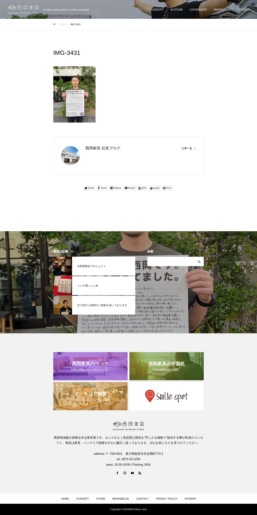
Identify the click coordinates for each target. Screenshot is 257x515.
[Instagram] (125, 473)
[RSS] (140, 473)
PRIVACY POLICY (166, 498)
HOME (65, 498)
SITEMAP (190, 498)
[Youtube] (132, 473)
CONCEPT (157, 9)
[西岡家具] (23, 9)
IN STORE (176, 9)
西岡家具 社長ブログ (102, 148)
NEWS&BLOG (222, 9)
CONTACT (243, 9)
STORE (100, 498)
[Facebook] (117, 473)
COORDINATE (198, 9)
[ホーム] (54, 24)
